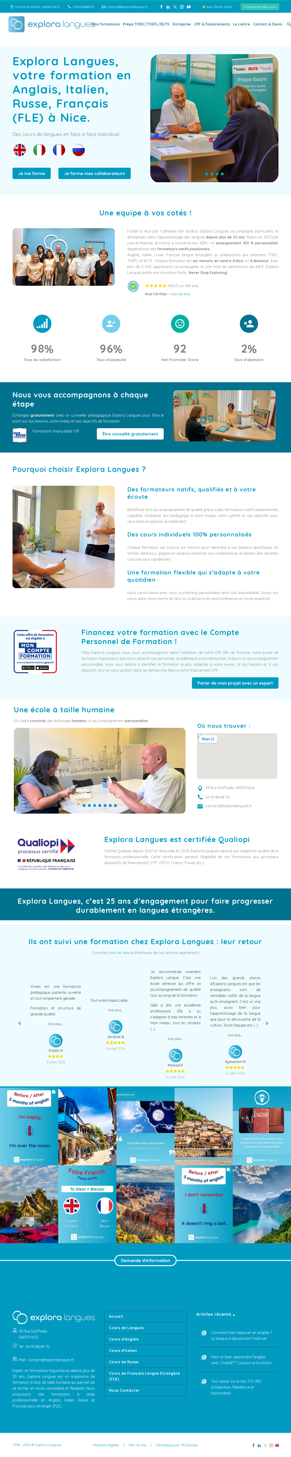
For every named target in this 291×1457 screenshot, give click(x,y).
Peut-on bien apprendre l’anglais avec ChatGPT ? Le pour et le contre (241, 1360)
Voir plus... (55, 1005)
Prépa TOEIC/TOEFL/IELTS (146, 24)
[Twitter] (175, 7)
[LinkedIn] (168, 7)
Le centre (241, 24)
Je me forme (31, 173)
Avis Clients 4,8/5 (218, 7)
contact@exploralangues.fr (127, 7)
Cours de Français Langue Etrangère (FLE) (144, 1376)
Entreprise (182, 24)
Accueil (116, 1316)
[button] (29, 1126)
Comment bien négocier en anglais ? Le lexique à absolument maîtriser (241, 1335)
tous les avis (119, 952)
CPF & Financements (212, 24)
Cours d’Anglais (124, 1339)
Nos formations (106, 24)
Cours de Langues (126, 1327)
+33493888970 (83, 7)
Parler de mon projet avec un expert (235, 683)
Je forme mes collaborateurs (94, 173)
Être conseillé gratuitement (130, 434)
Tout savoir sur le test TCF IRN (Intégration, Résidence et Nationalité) (236, 1387)
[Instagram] (181, 7)
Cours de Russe (124, 1362)
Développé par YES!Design (177, 1445)
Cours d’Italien (123, 1350)
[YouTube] (188, 7)
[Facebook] (161, 7)
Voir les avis (180, 294)
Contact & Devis (267, 24)
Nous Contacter (124, 1390)
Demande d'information (145, 1260)
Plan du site (137, 1445)
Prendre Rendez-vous (260, 7)
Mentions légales (106, 1445)
